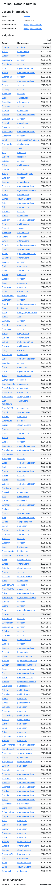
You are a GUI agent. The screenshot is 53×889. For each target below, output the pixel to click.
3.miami (6, 530)
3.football (6, 871)
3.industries (7, 597)
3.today (5, 791)
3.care (5, 85)
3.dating (6, 161)
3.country (6, 652)
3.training (6, 488)
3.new (4, 656)
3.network (6, 287)
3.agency (6, 543)
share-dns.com (24, 841)
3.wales (5, 224)
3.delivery (6, 690)
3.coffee (6, 782)
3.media (5, 338)
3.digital (5, 568)
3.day (4, 165)
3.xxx (4, 559)
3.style (5, 816)
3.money (6, 707)
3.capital (6, 534)
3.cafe (5, 72)
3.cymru (5, 110)
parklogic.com (23, 686)
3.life (4, 359)
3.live (4, 732)
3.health (5, 846)
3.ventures (6, 505)
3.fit (4, 207)
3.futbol (5, 631)
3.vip (4, 517)
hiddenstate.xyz (24, 652)
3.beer (5, 270)
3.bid (4, 547)
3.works (5, 245)
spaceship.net (23, 249)
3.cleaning (6, 93)
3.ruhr (4, 367)
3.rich (4, 858)
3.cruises (6, 106)
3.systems (6, 833)
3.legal (5, 698)
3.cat (4, 283)
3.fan (4, 728)
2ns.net (20, 228)
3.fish (4, 203)
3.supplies (6, 458)
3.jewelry (6, 321)
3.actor (5, 56)
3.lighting (6, 363)
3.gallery (6, 220)
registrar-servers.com (26, 190)
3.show (5, 829)
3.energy (6, 711)
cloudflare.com (24, 199)
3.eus (4, 639)
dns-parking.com (25, 522)
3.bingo (5, 841)
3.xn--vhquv (7, 555)
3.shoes (5, 429)
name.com (22, 237)
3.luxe (4, 333)
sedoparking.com (25, 173)
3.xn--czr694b (8, 585)
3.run (4, 371)
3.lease (5, 262)
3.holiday (6, 178)
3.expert (5, 572)
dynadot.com (23, 51)
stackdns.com (23, 144)
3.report (5, 766)
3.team (5, 471)
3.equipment (7, 627)
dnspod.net (22, 98)
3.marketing (7, 450)
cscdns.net (22, 295)
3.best (5, 51)
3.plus (5, 513)
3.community (8, 295)
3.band (5, 606)
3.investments (8, 745)
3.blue (5, 825)
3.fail (4, 140)
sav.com (21, 56)
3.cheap (5, 89)
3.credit (5, 602)
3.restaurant (7, 623)
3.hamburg (7, 421)
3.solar (5, 442)
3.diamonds (7, 454)
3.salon (5, 644)
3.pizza (5, 648)
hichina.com (23, 308)
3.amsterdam (8, 380)
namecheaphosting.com (28, 140)
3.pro (4, 837)
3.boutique (7, 64)
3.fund (5, 522)
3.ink (4, 467)
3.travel (5, 492)
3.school (6, 787)
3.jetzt (5, 703)
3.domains (7, 354)
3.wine (5, 237)
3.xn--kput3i (7, 854)
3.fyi (4, 152)
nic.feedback (23, 804)
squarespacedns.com (27, 660)
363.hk (20, 148)
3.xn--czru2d (7, 396)
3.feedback (7, 804)
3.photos (6, 325)
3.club (5, 194)
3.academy (7, 60)
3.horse (5, 182)
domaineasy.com (25, 677)
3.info (4, 724)
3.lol (4, 266)
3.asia (5, 317)
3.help (5, 173)
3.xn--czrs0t (7, 392)
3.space (5, 681)
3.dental (5, 115)
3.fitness (6, 211)
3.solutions (7, 446)
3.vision (5, 665)
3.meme (5, 850)
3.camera (6, 778)
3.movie (5, 346)
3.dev (4, 375)
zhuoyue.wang (24, 396)
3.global (5, 157)
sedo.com (21, 380)
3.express (6, 136)
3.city (4, 291)
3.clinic (5, 190)
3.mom (5, 342)
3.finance (6, 199)
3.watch (5, 228)
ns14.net (21, 47)
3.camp (5, 614)
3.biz (4, 98)
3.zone (5, 799)
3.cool (5, 148)
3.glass (5, 484)
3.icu (4, 308)
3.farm (5, 253)
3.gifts (5, 479)
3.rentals (6, 770)
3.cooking (6, 102)
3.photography (8, 749)
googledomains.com (26, 253)
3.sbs (4, 580)
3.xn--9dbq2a (8, 388)
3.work (5, 241)
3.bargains (7, 77)
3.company (7, 300)
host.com (21, 152)
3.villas (27, 16)
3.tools (5, 475)
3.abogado (7, 144)
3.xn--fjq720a (8, 408)
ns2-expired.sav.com (33, 28)
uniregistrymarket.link (27, 312)
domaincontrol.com (26, 72)
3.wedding (6, 232)
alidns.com (22, 871)
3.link (4, 593)
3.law (4, 433)
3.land (5, 304)
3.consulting (7, 715)
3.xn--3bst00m (8, 589)
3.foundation (8, 812)
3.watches (6, 736)
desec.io (21, 350)
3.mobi (5, 501)
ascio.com (22, 283)
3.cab (4, 68)
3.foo (4, 862)
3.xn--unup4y (8, 551)
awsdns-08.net (24, 559)
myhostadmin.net (25, 68)
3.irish (5, 216)
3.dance (5, 169)
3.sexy (5, 425)
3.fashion (6, 258)
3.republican (7, 761)
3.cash (5, 81)
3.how (5, 757)
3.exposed (6, 753)
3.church (6, 186)
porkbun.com (23, 165)
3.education (7, 119)
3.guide (5, 795)
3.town (5, 526)
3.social (5, 719)
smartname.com (24, 576)
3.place (5, 660)
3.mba (5, 274)
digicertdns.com (24, 808)
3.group (5, 416)
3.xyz (4, 808)
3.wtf (4, 249)
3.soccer (6, 538)
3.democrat (7, 618)
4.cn (19, 317)
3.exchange (7, 131)
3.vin (4, 610)
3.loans (5, 740)
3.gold (5, 412)
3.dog (4, 350)
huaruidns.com (24, 854)
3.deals (5, 279)
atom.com (22, 266)
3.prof (4, 677)
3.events (6, 127)
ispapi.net (21, 157)
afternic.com (23, 102)
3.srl (4, 496)
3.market (6, 694)
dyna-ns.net (22, 110)
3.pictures (6, 329)
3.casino (6, 774)
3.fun (4, 867)
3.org (4, 312)
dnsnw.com (22, 291)
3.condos (6, 576)
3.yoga (5, 564)
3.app (4, 463)
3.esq (4, 669)
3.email (5, 123)
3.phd (4, 673)
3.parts (5, 437)
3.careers (6, 635)
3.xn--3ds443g (8, 384)
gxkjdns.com (23, 408)
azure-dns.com (24, 639)
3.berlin (5, 47)
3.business (7, 686)
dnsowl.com (22, 123)
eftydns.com (23, 333)
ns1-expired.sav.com (33, 24)
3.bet (4, 820)
